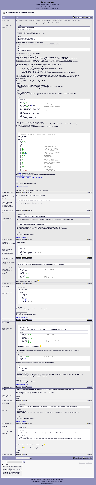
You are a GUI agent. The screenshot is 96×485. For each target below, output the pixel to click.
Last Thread (82, 462)
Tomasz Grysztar (46, 481)
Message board (59, 479)
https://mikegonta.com (22, 186)
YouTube (60, 481)
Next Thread (89, 462)
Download (39, 479)
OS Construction (15, 12)
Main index (33, 479)
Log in (56, 8)
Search (46, 6)
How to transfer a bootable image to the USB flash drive (31, 177)
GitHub (55, 481)
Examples (53, 479)
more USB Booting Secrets (23, 176)
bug (20, 173)
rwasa (51, 483)
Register (51, 6)
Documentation (46, 479)
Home (42, 6)
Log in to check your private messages (45, 8)
